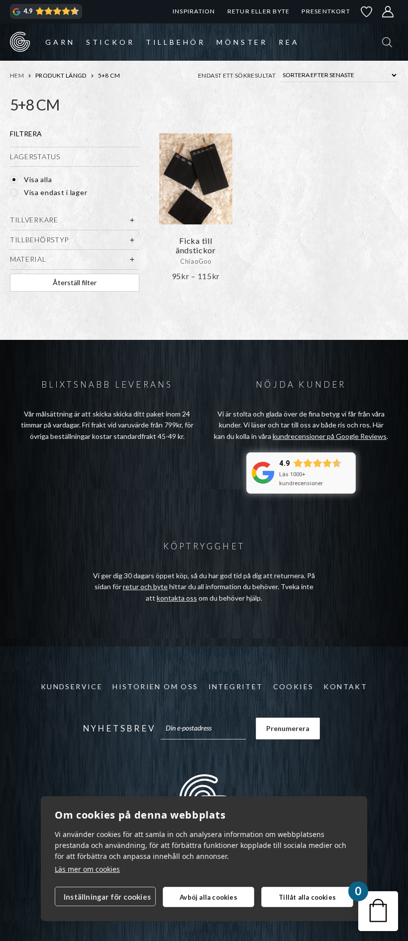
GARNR (20, 42)
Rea (289, 42)
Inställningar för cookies (107, 896)
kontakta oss (177, 598)
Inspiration (194, 11)
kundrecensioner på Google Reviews (330, 436)
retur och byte (145, 586)
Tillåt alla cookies (307, 897)
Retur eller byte (258, 11)
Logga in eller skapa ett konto (388, 11)
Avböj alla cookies (208, 897)
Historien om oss (155, 686)
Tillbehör (175, 42)
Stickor (110, 42)
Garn (60, 42)
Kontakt (345, 686)
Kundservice (71, 686)
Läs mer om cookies (87, 869)
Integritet (235, 686)
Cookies (293, 686)
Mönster (242, 42)
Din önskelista (367, 11)
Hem (17, 75)
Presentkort (326, 11)
